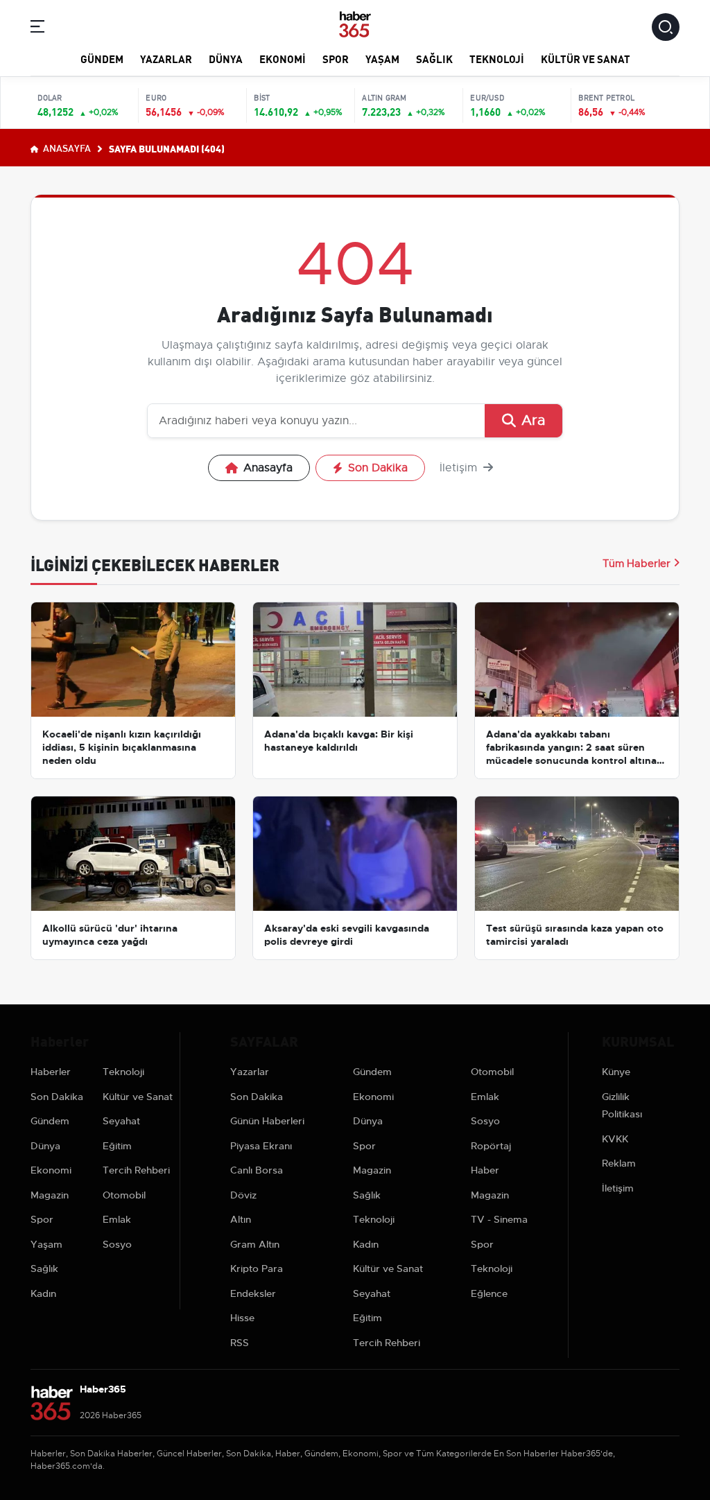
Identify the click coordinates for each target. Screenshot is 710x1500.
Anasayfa (66, 148)
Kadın (43, 1293)
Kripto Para (256, 1268)
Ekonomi (282, 58)
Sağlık (434, 58)
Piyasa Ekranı (261, 1146)
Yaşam (382, 58)
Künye (616, 1071)
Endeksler (253, 1293)
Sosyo (117, 1244)
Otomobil (124, 1195)
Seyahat (121, 1121)
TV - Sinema (499, 1219)
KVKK (615, 1139)
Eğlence (489, 1293)
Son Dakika (378, 468)
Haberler (51, 1071)
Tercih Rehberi (136, 1170)
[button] (37, 28)
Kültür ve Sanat (585, 58)
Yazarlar (166, 58)
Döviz (243, 1195)
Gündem (101, 58)
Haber (485, 1170)
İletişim (460, 468)
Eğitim (117, 1146)
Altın (240, 1219)
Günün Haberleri (267, 1121)
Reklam (619, 1163)
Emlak (117, 1219)
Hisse (242, 1317)
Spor (335, 58)
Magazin (50, 1195)
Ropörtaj (491, 1146)
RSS (239, 1342)
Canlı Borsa (256, 1170)
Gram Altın (254, 1244)
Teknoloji (496, 58)
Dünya (226, 58)
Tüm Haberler (636, 563)
